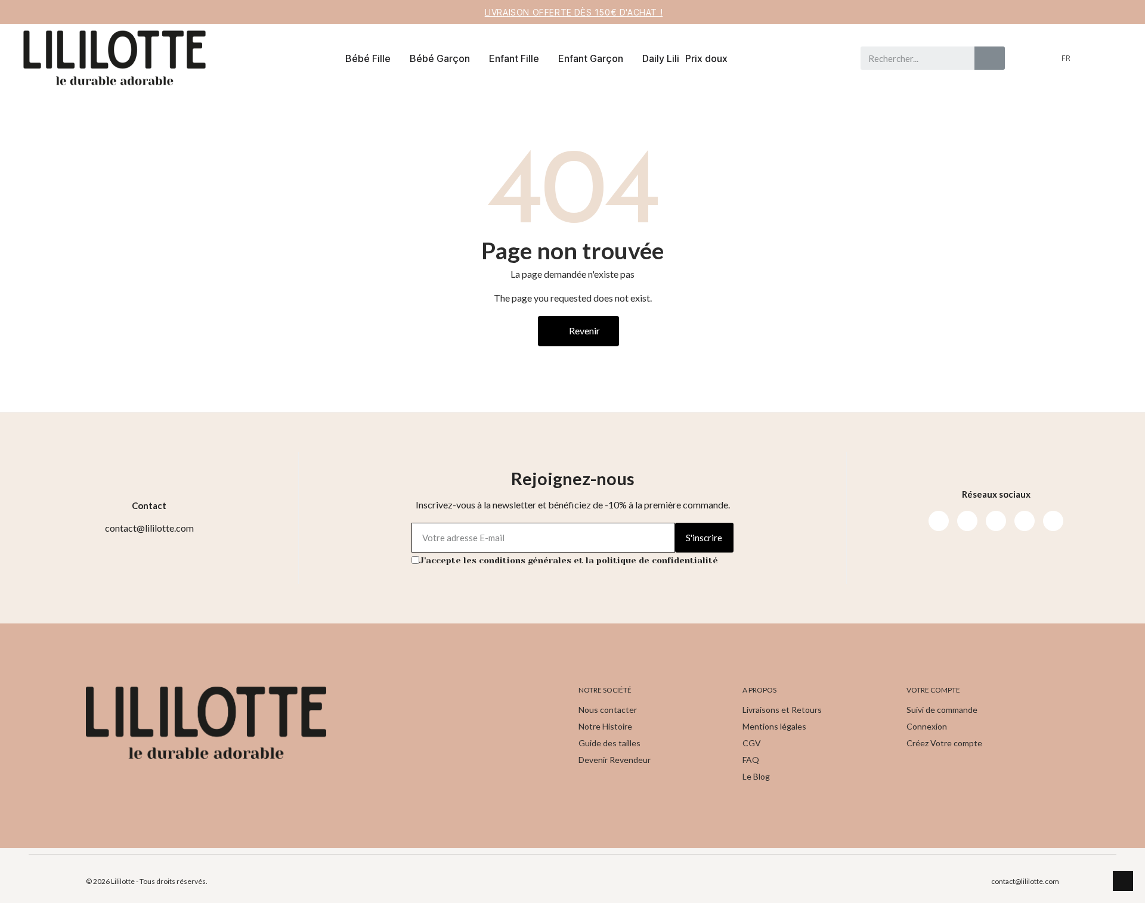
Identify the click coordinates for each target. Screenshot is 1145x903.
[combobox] (912, 58)
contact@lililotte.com (1025, 881)
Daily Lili (660, 58)
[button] (1111, 58)
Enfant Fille (514, 58)
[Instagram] (967, 521)
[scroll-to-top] (1123, 881)
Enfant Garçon (590, 58)
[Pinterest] (1024, 521)
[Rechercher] (989, 58)
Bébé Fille (368, 58)
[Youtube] (996, 521)
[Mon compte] (1091, 58)
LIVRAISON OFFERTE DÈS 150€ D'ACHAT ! (574, 12)
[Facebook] (939, 521)
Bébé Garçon (440, 58)
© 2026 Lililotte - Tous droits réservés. (147, 881)
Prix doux (706, 58)
